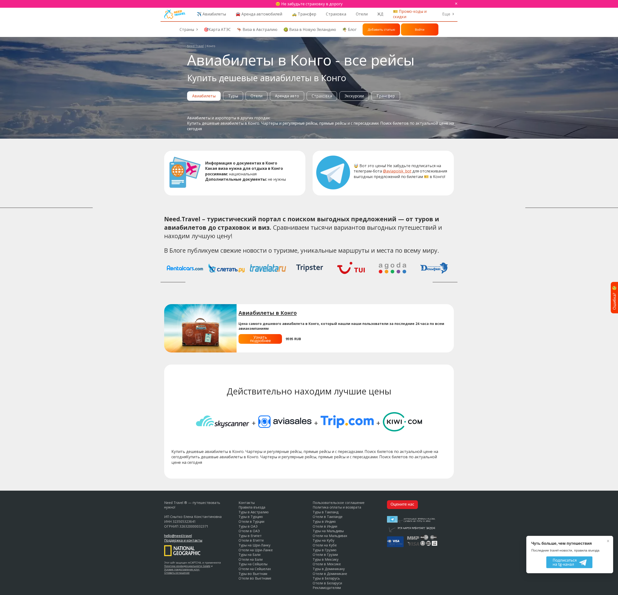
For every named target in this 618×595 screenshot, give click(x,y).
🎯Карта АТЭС (217, 29)
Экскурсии (354, 96)
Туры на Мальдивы (328, 531)
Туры (233, 96)
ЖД (380, 14)
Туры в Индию (324, 521)
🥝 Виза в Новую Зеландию (309, 29)
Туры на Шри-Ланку (254, 545)
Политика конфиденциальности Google (187, 566)
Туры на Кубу (323, 540)
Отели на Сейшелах (255, 568)
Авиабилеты (204, 96)
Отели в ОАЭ (249, 531)
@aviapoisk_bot (397, 171)
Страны (187, 29)
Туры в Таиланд (325, 512)
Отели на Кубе (325, 545)
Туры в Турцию (251, 516)
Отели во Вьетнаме (255, 578)
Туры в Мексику (325, 559)
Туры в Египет (250, 535)
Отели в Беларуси (327, 583)
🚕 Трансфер (304, 14)
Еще (446, 14)
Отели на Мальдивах (330, 535)
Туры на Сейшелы (253, 564)
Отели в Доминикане (330, 573)
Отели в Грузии (325, 554)
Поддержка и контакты (183, 540)
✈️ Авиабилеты (211, 14)
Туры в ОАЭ (248, 526)
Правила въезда (252, 507)
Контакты (247, 502)
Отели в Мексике (327, 564)
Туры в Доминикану (329, 568)
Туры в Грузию (325, 550)
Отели (362, 14)
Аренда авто (287, 96)
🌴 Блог (349, 29)
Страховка (336, 14)
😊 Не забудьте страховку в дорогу (309, 4)
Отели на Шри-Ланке (256, 550)
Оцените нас (402, 504)
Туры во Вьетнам (253, 573)
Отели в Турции (251, 521)
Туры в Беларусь (326, 578)
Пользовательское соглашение (339, 502)
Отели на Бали (251, 559)
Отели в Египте (251, 540)
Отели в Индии (325, 526)
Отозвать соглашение (177, 572)
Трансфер (385, 96)
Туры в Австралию (254, 512)
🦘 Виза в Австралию (257, 29)
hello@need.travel (178, 535)
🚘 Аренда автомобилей (259, 14)
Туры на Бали (249, 554)
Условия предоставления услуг (182, 569)
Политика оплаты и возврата (337, 507)
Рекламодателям (327, 587)
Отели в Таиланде (328, 516)
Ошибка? (614, 297)
